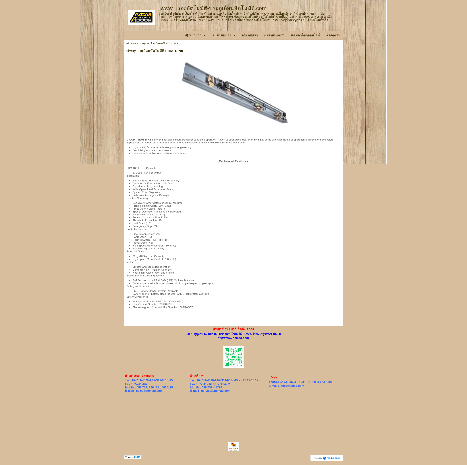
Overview (143, 202)
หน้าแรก (131, 43)
